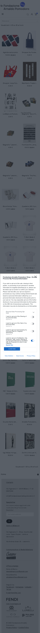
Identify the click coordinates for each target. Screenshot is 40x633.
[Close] (36, 277)
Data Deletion (9, 356)
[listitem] (20, 312)
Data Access (20, 356)
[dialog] (20, 316)
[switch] (32, 317)
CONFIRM (12, 349)
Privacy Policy (31, 356)
